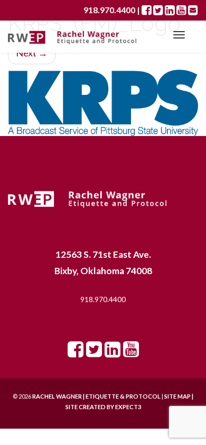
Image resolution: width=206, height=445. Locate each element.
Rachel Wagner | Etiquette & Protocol (96, 396)
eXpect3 (128, 406)
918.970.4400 (103, 299)
